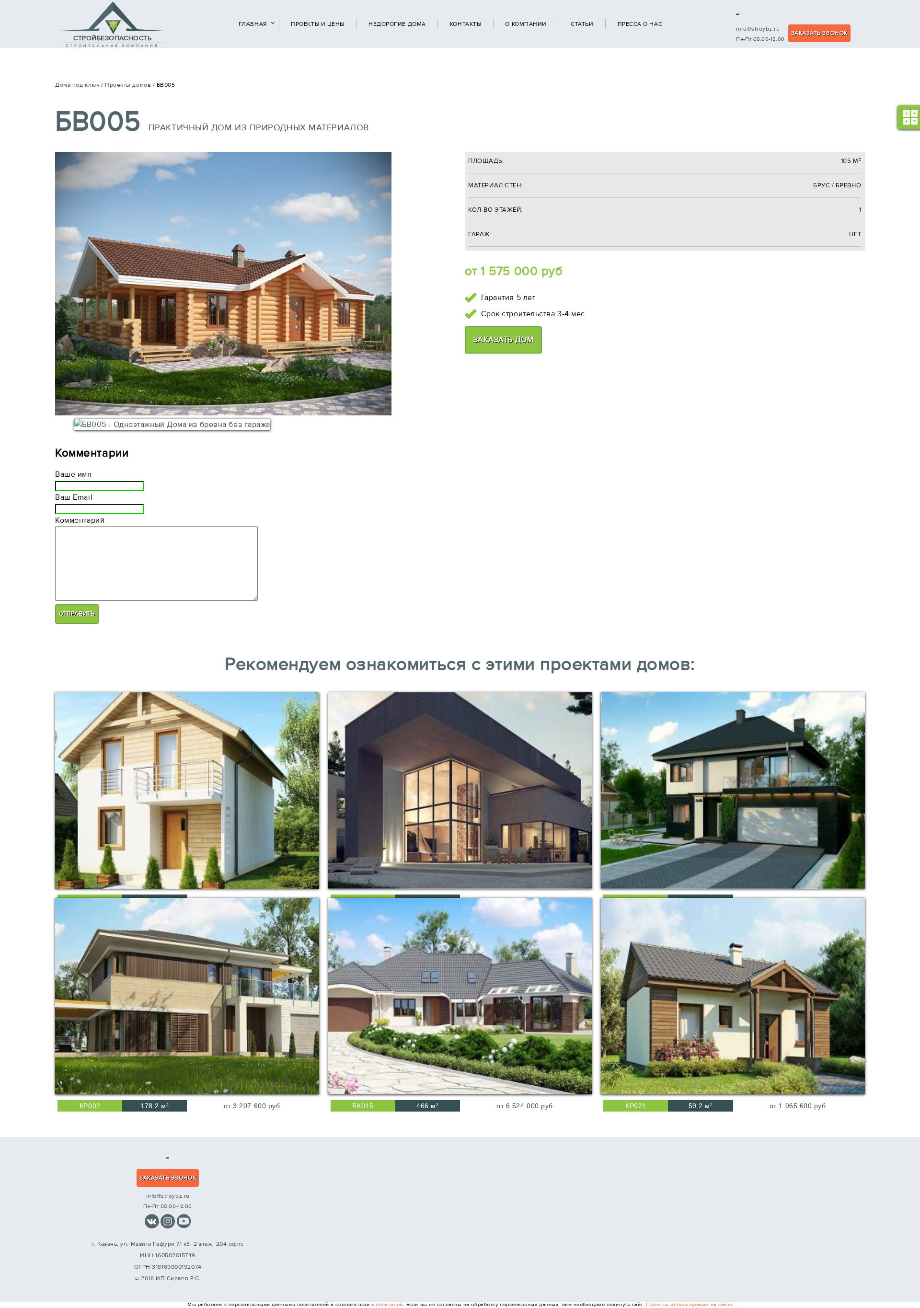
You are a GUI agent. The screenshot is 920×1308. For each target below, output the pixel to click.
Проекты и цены (318, 24)
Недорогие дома (397, 24)
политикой (389, 1304)
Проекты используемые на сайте (689, 1304)
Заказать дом (503, 339)
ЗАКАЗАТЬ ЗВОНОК (819, 33)
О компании (526, 24)
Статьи (582, 24)
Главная (253, 24)
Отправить (77, 613)
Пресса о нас (640, 24)
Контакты (465, 24)
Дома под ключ (77, 85)
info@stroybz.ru (758, 29)
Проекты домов (128, 85)
